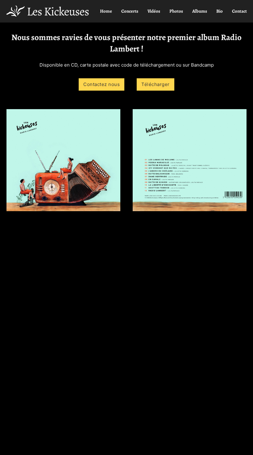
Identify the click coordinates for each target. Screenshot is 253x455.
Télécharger (155, 84)
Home (106, 11)
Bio (219, 11)
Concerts (129, 11)
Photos (176, 11)
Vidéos (153, 11)
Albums (199, 11)
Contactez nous (101, 84)
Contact (239, 11)
